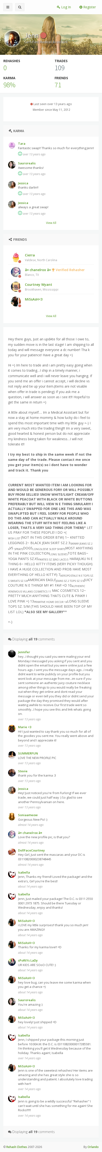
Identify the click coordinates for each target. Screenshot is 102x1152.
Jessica (23, 183)
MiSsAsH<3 (33, 299)
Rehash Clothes (16, 1147)
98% (9, 84)
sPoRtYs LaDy (28, 960)
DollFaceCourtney (31, 850)
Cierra (41, 257)
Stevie (23, 771)
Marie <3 (24, 727)
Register (89, 7)
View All (51, 223)
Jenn (32, 35)
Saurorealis (27, 163)
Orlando (93, 1147)
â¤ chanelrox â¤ (55, 272)
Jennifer (24, 652)
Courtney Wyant (41, 286)
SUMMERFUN (28, 753)
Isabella (24, 872)
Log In (65, 7)
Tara (21, 143)
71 (58, 84)
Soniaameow (28, 815)
